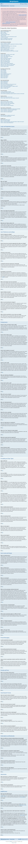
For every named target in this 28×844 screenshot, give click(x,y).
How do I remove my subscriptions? (6, 111)
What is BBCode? (3, 69)
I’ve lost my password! (4, 37)
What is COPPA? (3, 32)
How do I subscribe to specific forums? (7, 110)
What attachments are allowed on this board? (8, 115)
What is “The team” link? (4, 88)
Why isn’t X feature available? (5, 120)
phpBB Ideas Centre (22, 805)
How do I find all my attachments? (6, 116)
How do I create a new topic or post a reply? (8, 54)
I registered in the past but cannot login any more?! (9, 36)
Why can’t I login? (3, 35)
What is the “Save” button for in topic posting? (8, 64)
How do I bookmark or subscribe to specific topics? (9, 109)
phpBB (3, 277)
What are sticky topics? (4, 75)
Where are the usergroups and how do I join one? (8, 84)
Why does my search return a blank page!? (7, 103)
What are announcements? (5, 74)
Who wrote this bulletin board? (5, 119)
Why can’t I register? (4, 33)
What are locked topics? (4, 76)
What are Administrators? (5, 81)
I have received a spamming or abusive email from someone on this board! (12, 93)
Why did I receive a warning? (5, 62)
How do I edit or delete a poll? (5, 59)
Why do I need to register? (5, 31)
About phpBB (22, 797)
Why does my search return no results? (7, 102)
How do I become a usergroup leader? (7, 85)
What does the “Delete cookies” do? (6, 39)
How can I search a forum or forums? (7, 101)
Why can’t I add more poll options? (6, 58)
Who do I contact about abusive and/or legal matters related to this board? (12, 121)
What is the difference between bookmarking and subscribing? (10, 108)
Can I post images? (4, 72)
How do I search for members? (5, 104)
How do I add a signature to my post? (6, 56)
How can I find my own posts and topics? (7, 105)
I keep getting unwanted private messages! (7, 92)
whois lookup (22, 815)
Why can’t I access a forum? (5, 60)
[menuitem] (2, 4)
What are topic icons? (4, 77)
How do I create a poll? (4, 57)
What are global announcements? (6, 73)
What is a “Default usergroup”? (5, 87)
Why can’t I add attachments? (5, 61)
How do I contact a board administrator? (7, 122)
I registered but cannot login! (5, 34)
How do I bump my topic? (5, 66)
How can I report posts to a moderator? (7, 63)
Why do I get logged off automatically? (7, 38)
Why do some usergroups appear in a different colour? (9, 86)
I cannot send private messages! (6, 91)
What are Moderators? (4, 82)
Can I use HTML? (3, 70)
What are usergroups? (4, 83)
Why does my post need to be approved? (7, 65)
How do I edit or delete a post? (5, 55)
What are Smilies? (3, 71)
